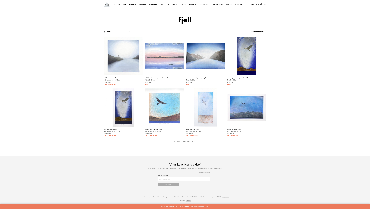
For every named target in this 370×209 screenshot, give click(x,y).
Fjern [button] (207, 206)
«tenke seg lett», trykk (234, 129)
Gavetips (175, 4)
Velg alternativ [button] (110, 84)
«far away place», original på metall (237, 78)
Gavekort (192, 4)
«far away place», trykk (110, 129)
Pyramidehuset (217, 4)
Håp (124, 4)
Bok (167, 4)
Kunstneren (204, 4)
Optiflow (188, 200)
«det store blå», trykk (110, 78)
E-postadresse (163, 176)
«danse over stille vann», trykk (154, 129)
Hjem (115, 32)
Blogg (184, 4)
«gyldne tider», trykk (192, 129)
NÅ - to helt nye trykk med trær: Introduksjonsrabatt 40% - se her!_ (183, 206)
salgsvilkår (225, 197)
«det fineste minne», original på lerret (156, 78)
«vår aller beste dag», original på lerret (197, 78)
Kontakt (229, 4)
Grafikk (117, 4)
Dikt (161, 4)
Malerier (142, 4)
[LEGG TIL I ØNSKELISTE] (125, 72)
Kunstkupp (239, 4)
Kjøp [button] (146, 84)
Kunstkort (153, 4)
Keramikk (132, 4)
